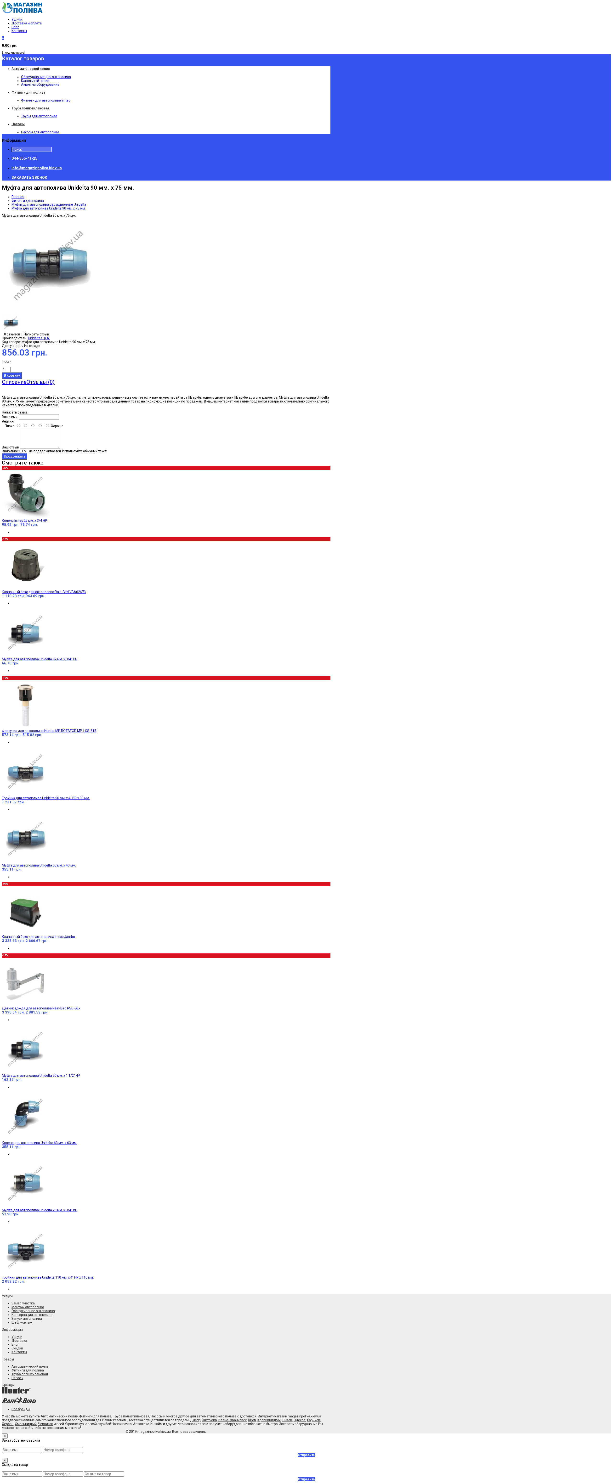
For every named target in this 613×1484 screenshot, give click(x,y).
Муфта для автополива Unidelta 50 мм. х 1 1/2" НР (41, 1075)
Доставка (19, 1340)
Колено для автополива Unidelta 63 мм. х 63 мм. (39, 1143)
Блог (15, 27)
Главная (17, 197)
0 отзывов (12, 334)
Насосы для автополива (40, 132)
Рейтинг (8, 421)
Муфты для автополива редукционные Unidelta (48, 204)
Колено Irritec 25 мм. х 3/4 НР (24, 520)
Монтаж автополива (27, 1307)
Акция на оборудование (40, 84)
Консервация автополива (31, 1315)
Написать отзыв (36, 334)
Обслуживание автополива (33, 1311)
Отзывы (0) (41, 382)
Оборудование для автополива (46, 77)
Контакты (19, 31)
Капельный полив (35, 81)
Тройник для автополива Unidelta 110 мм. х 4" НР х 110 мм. (48, 1277)
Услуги (16, 19)
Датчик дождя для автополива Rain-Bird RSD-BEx (41, 1008)
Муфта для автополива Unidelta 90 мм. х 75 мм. (48, 208)
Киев (252, 1420)
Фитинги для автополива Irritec (45, 100)
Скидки (17, 1348)
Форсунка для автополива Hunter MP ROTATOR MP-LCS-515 (49, 731)
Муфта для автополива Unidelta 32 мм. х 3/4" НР (39, 659)
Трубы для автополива (39, 116)
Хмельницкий (26, 1424)
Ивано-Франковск (232, 1420)
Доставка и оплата (26, 23)
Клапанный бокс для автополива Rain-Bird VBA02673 (44, 592)
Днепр (195, 1420)
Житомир (209, 1420)
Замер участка (23, 1303)
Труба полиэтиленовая (29, 1374)
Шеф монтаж (21, 1322)
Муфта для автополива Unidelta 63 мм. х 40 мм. (39, 865)
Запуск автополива (26, 1318)
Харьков (313, 1420)
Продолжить (14, 456)
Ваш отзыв (10, 447)
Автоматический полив (30, 1366)
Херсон (7, 1424)
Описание (14, 382)
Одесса (299, 1420)
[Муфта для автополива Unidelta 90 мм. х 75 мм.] (50, 312)
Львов (287, 1420)
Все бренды (20, 1409)
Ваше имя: (10, 417)
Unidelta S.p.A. (39, 338)
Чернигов (45, 1424)
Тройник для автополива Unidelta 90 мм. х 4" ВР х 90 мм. (46, 798)
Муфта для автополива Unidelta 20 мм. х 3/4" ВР (39, 1210)
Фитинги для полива (27, 201)
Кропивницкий (269, 1420)
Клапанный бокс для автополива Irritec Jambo (38, 937)
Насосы (17, 1378)
